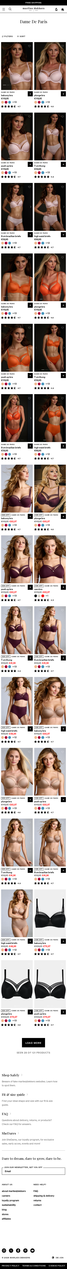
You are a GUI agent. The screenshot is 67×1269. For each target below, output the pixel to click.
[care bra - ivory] (39, 595)
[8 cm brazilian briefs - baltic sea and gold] (9, 243)
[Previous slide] (3, 66)
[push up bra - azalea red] (6, 172)
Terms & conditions (34, 1266)
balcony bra (7, 95)
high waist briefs (42, 236)
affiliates (6, 1218)
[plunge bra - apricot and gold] (35, 102)
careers (6, 1195)
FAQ (36, 1190)
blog (4, 1209)
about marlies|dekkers (14, 1190)
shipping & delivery (44, 1195)
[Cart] (63, 9)
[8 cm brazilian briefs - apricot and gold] (2, 243)
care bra (38, 589)
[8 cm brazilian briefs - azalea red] (6, 243)
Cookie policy (57, 1266)
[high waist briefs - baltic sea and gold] (42, 243)
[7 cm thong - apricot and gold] (35, 172)
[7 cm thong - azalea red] (39, 172)
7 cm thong (39, 166)
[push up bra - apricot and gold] (2, 172)
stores (5, 1214)
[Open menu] (3, 9)
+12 (48, 243)
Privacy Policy (10, 1266)
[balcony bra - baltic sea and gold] (9, 102)
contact (38, 1204)
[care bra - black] (35, 595)
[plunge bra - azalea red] (39, 102)
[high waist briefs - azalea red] (39, 243)
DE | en (59, 1257)
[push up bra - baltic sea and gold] (9, 172)
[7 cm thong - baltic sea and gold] (42, 172)
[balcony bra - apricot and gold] (2, 102)
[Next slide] (30, 66)
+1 (47, 596)
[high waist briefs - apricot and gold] (35, 243)
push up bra (7, 166)
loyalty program (10, 1200)
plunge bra (39, 95)
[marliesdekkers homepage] (33, 9)
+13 (14, 102)
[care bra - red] (42, 595)
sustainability (9, 1204)
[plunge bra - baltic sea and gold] (42, 102)
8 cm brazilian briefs (11, 236)
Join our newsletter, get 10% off (23, 1167)
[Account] (56, 9)
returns (37, 1200)
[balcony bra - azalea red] (6, 102)
